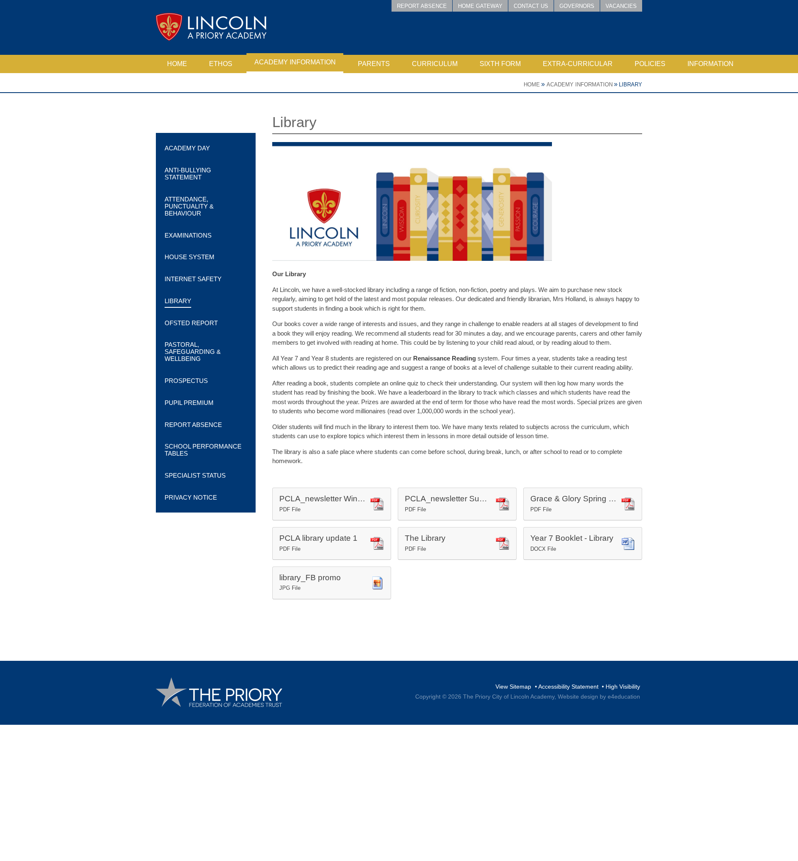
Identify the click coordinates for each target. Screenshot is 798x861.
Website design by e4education (599, 696)
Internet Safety (193, 278)
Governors (576, 6)
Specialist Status (195, 475)
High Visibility (623, 686)
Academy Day (187, 148)
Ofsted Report (191, 322)
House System (189, 256)
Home (532, 84)
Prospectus (186, 380)
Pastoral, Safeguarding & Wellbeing (193, 351)
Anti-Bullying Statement (188, 174)
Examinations (188, 235)
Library (630, 84)
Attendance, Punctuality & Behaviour (189, 206)
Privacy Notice (191, 497)
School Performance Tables (203, 450)
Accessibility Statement (568, 686)
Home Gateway (480, 6)
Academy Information (580, 84)
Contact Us (531, 6)
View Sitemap (513, 686)
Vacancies (621, 6)
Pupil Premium (189, 402)
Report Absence (422, 6)
